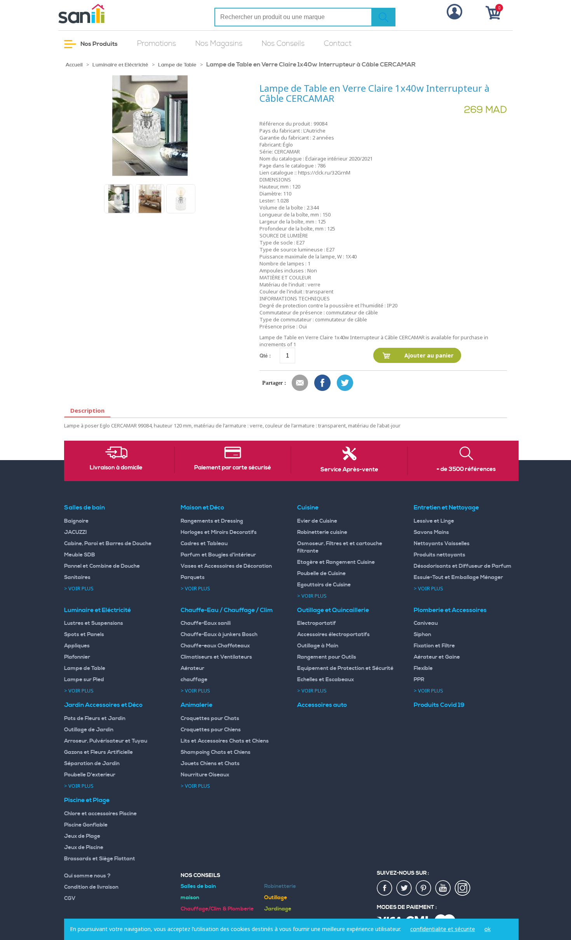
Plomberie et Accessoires (450, 610)
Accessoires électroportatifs (333, 634)
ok (487, 929)
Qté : (265, 355)
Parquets (193, 577)
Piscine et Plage (87, 800)
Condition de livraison (91, 887)
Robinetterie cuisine (322, 532)
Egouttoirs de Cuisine (324, 584)
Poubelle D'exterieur (89, 774)
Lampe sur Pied (84, 679)
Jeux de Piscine (83, 847)
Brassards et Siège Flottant (99, 858)
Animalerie (196, 705)
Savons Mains (431, 532)
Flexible (423, 668)
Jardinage (277, 908)
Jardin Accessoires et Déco (103, 705)
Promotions (156, 43)
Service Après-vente (349, 469)
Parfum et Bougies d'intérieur (218, 554)
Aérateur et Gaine (437, 657)
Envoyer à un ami (300, 383)
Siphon (422, 634)
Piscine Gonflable (86, 824)
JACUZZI (75, 532)
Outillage (275, 897)
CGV (70, 898)
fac (385, 888)
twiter (404, 888)
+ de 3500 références (466, 469)
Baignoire (76, 521)
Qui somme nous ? (87, 875)
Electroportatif (316, 623)
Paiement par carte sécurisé (232, 467)
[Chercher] (383, 17)
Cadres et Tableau (204, 543)
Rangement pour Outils (326, 657)
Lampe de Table (177, 65)
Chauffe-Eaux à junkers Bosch (219, 634)
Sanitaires (77, 577)
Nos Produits (98, 44)
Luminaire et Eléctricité (120, 65)
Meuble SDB (79, 554)
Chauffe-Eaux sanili (206, 623)
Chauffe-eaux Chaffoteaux (215, 645)
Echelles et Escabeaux (325, 679)
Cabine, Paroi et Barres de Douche (107, 543)
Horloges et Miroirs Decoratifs (219, 532)
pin (424, 888)
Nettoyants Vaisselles (442, 543)
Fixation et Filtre (434, 645)
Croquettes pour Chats (210, 718)
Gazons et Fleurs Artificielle (98, 752)
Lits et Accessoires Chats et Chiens (225, 741)
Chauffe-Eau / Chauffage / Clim (227, 610)
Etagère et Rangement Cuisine (336, 562)
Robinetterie (280, 886)
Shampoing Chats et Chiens (216, 752)
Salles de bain (84, 507)
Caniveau (426, 623)
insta (462, 888)
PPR (419, 679)
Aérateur (192, 668)
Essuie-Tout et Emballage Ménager (458, 577)
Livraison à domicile (116, 467)
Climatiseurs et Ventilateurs (216, 657)
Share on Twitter (345, 383)
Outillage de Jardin (88, 729)
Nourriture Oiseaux (205, 774)
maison (190, 897)
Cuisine (308, 507)
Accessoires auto (322, 705)
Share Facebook (322, 383)
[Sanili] (110, 13)
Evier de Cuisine (317, 521)
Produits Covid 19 (439, 705)
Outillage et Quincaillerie (333, 610)
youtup (443, 888)
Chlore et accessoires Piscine (100, 813)
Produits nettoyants (439, 554)
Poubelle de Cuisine (321, 573)
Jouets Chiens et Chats (210, 763)
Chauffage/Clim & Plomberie (217, 908)
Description (87, 410)
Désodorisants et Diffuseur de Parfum (463, 566)
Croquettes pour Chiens (211, 729)
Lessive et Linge (434, 521)
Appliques (77, 645)
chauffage (194, 679)
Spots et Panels (84, 634)
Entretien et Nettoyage (446, 507)
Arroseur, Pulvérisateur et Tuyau (105, 741)
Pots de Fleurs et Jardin (94, 718)
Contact (338, 43)
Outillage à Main (317, 645)
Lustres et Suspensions (93, 623)
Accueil (74, 65)
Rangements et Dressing (212, 521)
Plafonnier (77, 657)
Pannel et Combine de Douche (102, 566)
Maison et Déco (202, 507)
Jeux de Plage (82, 836)
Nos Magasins (218, 43)
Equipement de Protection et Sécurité (345, 668)
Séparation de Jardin (92, 763)
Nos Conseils (283, 43)
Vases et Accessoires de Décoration (226, 566)
